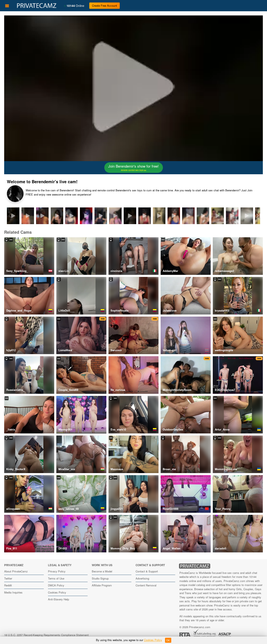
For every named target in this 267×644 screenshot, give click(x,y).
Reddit (8, 585)
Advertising (142, 578)
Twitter (8, 578)
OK (168, 640)
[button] (257, 215)
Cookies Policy (57, 592)
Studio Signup (100, 578)
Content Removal (146, 585)
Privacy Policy (56, 571)
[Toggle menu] (7, 5)
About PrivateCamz (16, 571)
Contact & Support (147, 571)
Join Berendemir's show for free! (133, 167)
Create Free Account (104, 6)
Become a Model (102, 571)
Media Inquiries (13, 592)
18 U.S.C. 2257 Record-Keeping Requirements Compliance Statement (46, 635)
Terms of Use (56, 578)
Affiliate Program (102, 585)
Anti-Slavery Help (58, 599)
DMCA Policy (56, 585)
